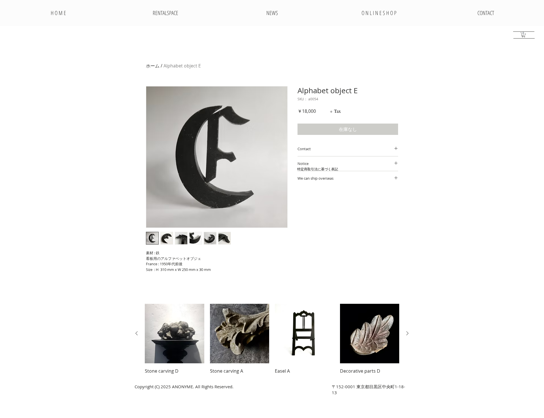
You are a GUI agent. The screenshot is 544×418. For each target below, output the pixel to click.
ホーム (153, 66)
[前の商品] (136, 333)
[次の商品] (407, 333)
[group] (272, 339)
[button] (523, 34)
